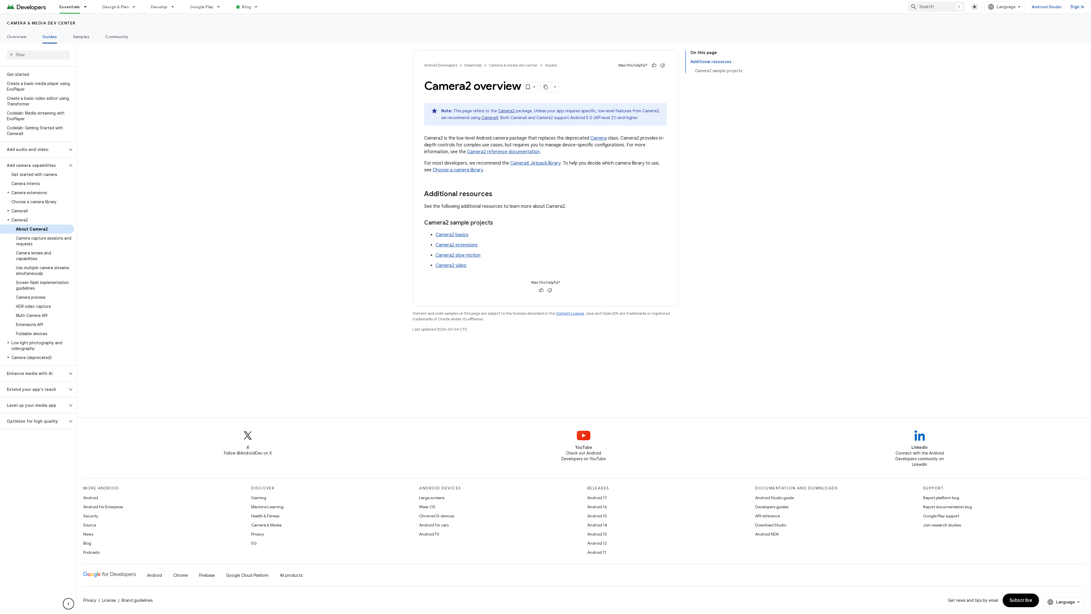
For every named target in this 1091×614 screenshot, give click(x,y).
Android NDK (767, 534)
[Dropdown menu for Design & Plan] (136, 7)
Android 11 (596, 552)
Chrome (180, 575)
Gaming (258, 497)
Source (89, 525)
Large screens (431, 497)
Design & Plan (115, 6)
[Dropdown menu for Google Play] (221, 7)
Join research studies (942, 525)
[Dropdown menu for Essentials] (87, 7)
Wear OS (427, 506)
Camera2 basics (452, 235)
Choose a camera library (458, 170)
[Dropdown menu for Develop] (175, 7)
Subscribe (1020, 600)
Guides (49, 36)
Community (116, 36)
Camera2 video (451, 265)
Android (90, 497)
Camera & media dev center (41, 23)
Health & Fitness (265, 515)
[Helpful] (654, 65)
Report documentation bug (947, 506)
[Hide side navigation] (68, 603)
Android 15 (597, 515)
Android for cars (434, 525)
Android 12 (597, 543)
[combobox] (936, 7)
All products (291, 575)
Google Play (202, 6)
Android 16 (597, 506)
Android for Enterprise (103, 506)
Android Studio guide (774, 497)
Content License (570, 313)
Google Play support (941, 515)
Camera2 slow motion (458, 255)
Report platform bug (941, 497)
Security (90, 515)
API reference (767, 515)
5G (254, 543)
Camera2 (506, 110)
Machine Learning (267, 506)
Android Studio (1047, 6)
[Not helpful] (662, 65)
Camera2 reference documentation (503, 152)
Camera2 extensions (457, 245)
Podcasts (91, 552)
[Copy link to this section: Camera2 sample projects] (498, 223)
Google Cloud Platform (247, 575)
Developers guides (771, 506)
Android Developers (440, 65)
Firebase (207, 575)
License (109, 600)
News (88, 534)
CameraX (490, 117)
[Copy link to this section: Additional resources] (498, 194)
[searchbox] (38, 54)
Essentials (69, 6)
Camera (598, 138)
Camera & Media (266, 525)
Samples (81, 36)
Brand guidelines (137, 600)
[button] (33, 149)
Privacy (257, 534)
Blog (246, 6)
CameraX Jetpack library (535, 163)
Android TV (429, 534)
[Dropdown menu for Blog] (258, 7)
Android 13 (597, 534)
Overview (16, 36)
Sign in (1077, 6)
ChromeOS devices (436, 515)
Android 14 (597, 525)
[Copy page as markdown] (546, 87)
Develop (159, 6)
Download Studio (770, 525)
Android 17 (597, 497)
